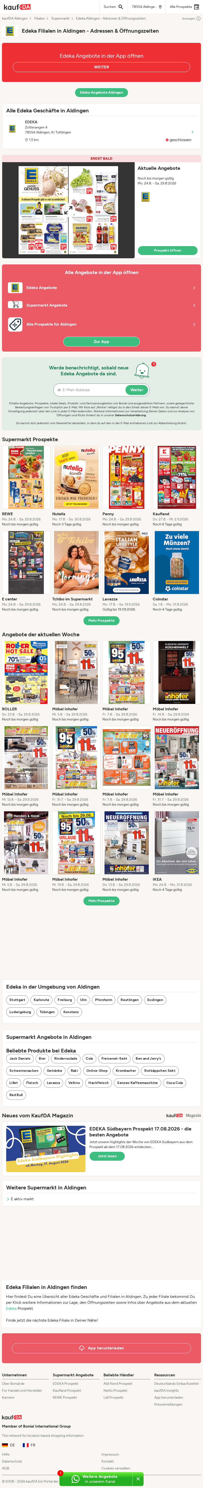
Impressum (110, 1454)
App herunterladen (168, 1397)
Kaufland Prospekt (67, 1390)
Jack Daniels (19, 1058)
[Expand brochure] (68, 210)
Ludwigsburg (20, 1012)
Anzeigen (188, 18)
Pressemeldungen (168, 1404)
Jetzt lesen (107, 1156)
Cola (89, 1058)
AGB (5, 1468)
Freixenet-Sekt (114, 1058)
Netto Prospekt (115, 1390)
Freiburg (65, 1000)
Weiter (136, 389)
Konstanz (71, 1012)
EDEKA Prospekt (65, 1384)
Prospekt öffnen (167, 250)
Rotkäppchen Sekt (160, 1071)
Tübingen (47, 1012)
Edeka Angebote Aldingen (101, 92)
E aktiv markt (22, 1199)
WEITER (101, 67)
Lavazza (53, 1083)
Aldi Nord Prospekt (117, 1384)
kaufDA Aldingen (15, 18)
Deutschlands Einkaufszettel (176, 1384)
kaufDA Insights (166, 1390)
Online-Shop (96, 1071)
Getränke (54, 1071)
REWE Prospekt (65, 1397)
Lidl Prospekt (113, 1397)
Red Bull (16, 1095)
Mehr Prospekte (101, 620)
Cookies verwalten (116, 1468)
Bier (42, 1058)
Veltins (74, 1083)
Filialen (39, 18)
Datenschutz (12, 1461)
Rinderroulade (65, 1058)
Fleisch (32, 1083)
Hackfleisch (98, 1083)
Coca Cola (174, 1083)
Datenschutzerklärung (130, 415)
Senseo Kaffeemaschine (137, 1083)
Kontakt (108, 1461)
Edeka (11, 1308)
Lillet (13, 1083)
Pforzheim (103, 1000)
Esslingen (155, 1000)
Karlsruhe (41, 1000)
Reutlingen (130, 1000)
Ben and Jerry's (148, 1058)
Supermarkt (60, 18)
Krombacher (126, 1071)
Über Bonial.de (13, 1384)
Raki (74, 1071)
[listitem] (26, 486)
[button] (101, 206)
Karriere (8, 1397)
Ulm (83, 1000)
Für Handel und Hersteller (22, 1390)
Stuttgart (17, 1000)
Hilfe (5, 1454)
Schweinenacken (23, 1071)
